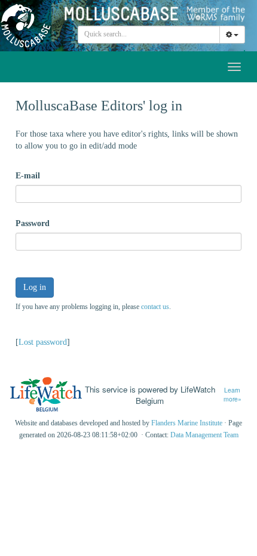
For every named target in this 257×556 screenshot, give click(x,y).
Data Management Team (204, 435)
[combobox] (149, 35)
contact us (155, 306)
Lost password (43, 342)
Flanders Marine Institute (186, 423)
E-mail (28, 175)
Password (33, 223)
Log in (34, 287)
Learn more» (232, 394)
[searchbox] (149, 34)
